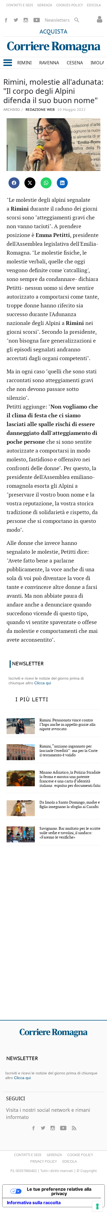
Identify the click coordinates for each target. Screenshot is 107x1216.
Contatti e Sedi (27, 1154)
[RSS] (74, 1128)
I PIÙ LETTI (31, 700)
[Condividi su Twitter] (30, 183)
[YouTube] (36, 20)
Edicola (69, 1161)
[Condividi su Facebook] (14, 183)
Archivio (11, 109)
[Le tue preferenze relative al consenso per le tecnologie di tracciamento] (97, 1206)
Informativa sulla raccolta (34, 1202)
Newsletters (57, 20)
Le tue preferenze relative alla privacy (59, 1191)
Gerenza (54, 1154)
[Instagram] (26, 20)
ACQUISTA (53, 32)
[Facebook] (6, 20)
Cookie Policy (80, 1154)
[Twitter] (16, 20)
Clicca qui (42, 683)
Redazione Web (39, 110)
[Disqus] (53, 936)
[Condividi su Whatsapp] (46, 183)
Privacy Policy (43, 1161)
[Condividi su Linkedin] (62, 183)
